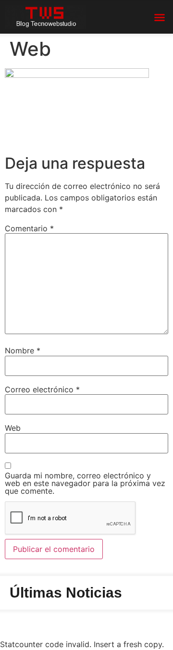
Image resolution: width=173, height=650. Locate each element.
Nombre (22, 350)
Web (13, 428)
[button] (159, 17)
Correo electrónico (42, 389)
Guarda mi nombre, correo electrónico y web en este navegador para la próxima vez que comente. (85, 483)
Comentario (29, 228)
